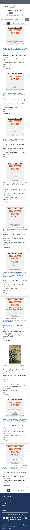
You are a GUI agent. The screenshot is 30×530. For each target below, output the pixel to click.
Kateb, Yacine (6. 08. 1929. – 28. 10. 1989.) (14, 189)
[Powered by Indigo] (25, 525)
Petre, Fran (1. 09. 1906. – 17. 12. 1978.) (13, 145)
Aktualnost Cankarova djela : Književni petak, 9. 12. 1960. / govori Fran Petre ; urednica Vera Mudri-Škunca (13, 139)
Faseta (6, 13)
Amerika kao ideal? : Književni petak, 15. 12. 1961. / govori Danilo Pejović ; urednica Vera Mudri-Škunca (15, 229)
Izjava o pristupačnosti (8, 496)
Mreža (14, 13)
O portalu (4, 498)
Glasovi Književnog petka (10, 62)
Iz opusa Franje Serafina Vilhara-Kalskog (14, 385)
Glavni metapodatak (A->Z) (14, 15)
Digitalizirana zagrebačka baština (12, 386)
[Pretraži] (27, 19)
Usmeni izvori (6, 68)
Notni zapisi (6, 394)
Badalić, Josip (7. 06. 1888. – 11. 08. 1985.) (14, 55)
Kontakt (4, 510)
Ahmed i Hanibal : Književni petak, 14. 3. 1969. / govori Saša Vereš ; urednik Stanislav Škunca (15, 94)
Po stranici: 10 (21, 13)
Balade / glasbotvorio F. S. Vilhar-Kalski (13, 365)
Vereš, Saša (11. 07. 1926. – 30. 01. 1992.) (14, 100)
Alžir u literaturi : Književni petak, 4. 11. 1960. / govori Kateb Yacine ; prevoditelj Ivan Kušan (15, 184)
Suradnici (4, 505)
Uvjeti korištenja (6, 501)
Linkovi (4, 503)
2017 (12, 6)
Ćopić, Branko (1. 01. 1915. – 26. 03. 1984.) (14, 472)
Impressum (5, 508)
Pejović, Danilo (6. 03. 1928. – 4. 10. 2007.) (14, 234)
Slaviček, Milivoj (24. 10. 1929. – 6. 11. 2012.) (15, 280)
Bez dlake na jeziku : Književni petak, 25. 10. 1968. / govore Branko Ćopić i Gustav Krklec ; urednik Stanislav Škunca (15, 467)
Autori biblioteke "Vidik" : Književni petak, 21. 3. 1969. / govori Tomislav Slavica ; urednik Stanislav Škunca (15, 320)
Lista (11, 13)
